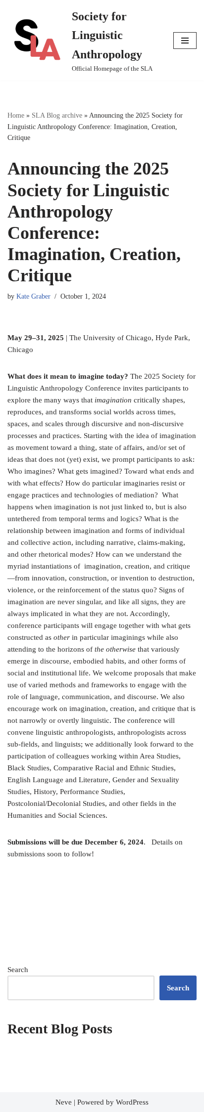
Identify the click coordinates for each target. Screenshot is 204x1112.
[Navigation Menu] (185, 40)
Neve (63, 1102)
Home (15, 115)
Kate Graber (33, 296)
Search (17, 970)
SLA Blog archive (57, 115)
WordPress (132, 1102)
